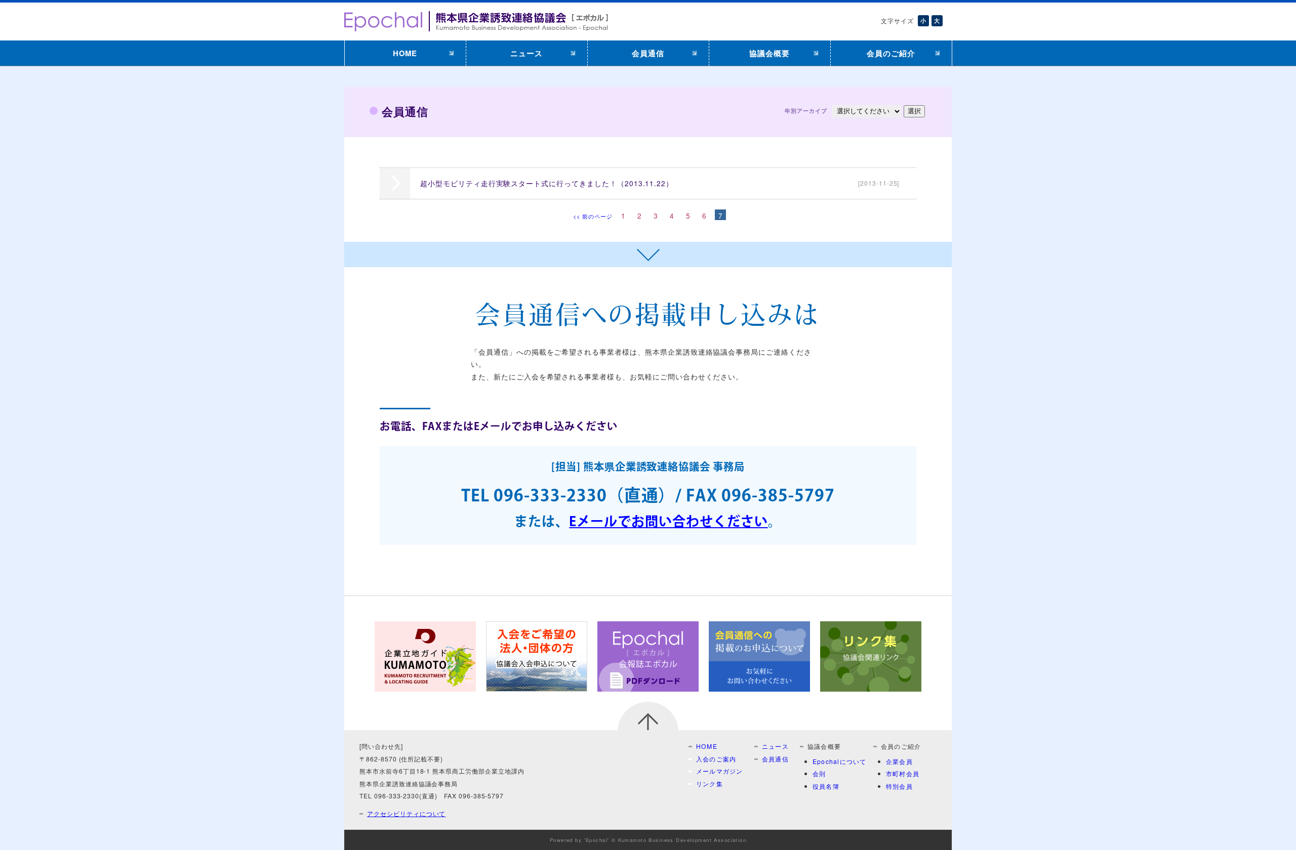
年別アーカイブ (806, 110)
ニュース (526, 53)
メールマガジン (719, 771)
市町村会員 (902, 773)
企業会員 (899, 761)
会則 (819, 773)
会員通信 (648, 53)
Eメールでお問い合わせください (668, 522)
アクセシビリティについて (406, 813)
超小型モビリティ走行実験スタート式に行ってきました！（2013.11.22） (659, 183)
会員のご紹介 (891, 53)
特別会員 (899, 786)
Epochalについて (839, 761)
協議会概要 (769, 53)
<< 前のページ (593, 216)
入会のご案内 (716, 758)
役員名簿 (826, 786)
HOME (405, 53)
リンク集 (709, 783)
